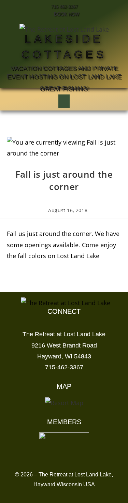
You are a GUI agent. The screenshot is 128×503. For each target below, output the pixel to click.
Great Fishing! (64, 88)
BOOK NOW (66, 14)
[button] (63, 101)
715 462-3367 (64, 6)
